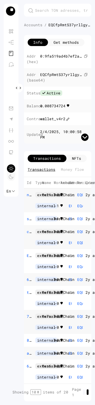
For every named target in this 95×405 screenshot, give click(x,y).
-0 (61, 242)
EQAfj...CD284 (78, 205)
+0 (61, 195)
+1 (61, 218)
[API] (11, 130)
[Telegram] (11, 119)
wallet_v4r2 (52, 118)
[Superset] (11, 141)
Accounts (33, 24)
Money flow (72, 169)
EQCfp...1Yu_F (70, 205)
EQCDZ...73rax (78, 327)
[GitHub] (11, 152)
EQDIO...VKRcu (70, 353)
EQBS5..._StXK (70, 279)
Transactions (41, 169)
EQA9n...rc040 (78, 303)
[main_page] (11, 11)
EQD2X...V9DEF (78, 242)
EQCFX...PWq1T (70, 218)
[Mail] (11, 108)
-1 (61, 206)
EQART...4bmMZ (78, 266)
